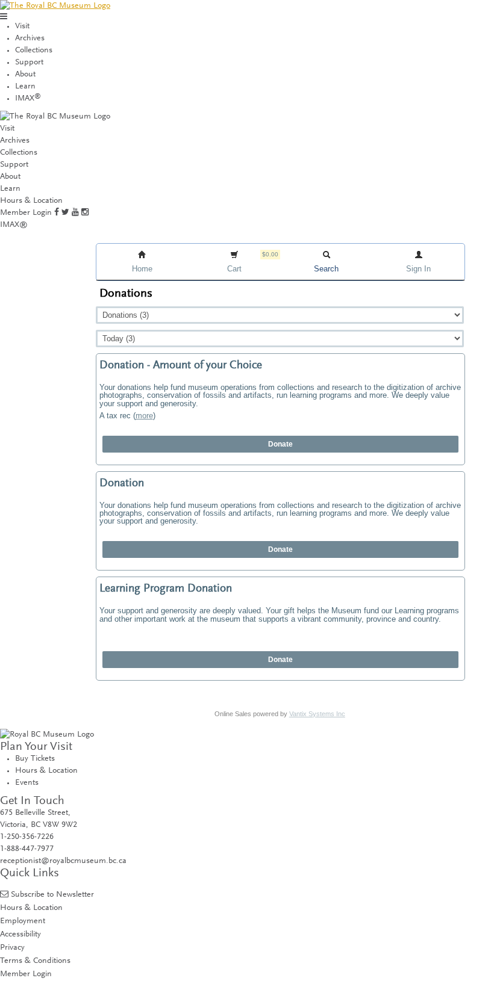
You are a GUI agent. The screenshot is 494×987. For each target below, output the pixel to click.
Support (29, 62)
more (144, 415)
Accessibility (20, 934)
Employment (22, 921)
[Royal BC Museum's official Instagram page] (85, 213)
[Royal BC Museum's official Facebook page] (56, 213)
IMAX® (14, 225)
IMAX (28, 98)
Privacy (12, 947)
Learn (25, 86)
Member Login (26, 213)
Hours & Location (31, 201)
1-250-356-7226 (27, 837)
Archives (30, 38)
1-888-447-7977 (27, 849)
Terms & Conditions (35, 960)
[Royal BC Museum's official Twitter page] (65, 213)
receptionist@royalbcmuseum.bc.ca (63, 861)
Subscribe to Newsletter (52, 894)
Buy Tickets (35, 759)
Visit (22, 26)
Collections (33, 50)
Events (27, 783)
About (25, 74)
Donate (280, 444)
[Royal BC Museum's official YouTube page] (75, 213)
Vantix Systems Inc (317, 713)
